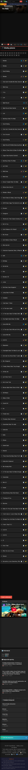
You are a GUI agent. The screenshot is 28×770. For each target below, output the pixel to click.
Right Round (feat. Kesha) (9, 108)
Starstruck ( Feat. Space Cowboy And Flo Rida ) (12, 218)
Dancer (5, 556)
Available (5, 298)
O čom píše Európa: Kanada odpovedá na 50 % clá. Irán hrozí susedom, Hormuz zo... (13, 767)
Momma (5, 503)
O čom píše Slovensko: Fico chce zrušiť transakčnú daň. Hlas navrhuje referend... (13, 761)
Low (4, 97)
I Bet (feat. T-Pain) (7, 303)
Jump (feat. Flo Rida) (8, 292)
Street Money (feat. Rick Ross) (11, 493)
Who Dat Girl (6, 245)
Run (4, 271)
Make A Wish (6, 398)
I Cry (4, 92)
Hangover (5, 213)
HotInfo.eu (11, 759)
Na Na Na (5, 266)
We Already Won (7, 466)
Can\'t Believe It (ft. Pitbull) (9, 229)
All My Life (5, 371)
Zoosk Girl (5, 403)
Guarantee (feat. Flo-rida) (9, 424)
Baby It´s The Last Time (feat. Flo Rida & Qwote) (12, 508)
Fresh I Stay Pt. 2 (7, 524)
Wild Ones (5, 87)
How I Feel (5, 545)
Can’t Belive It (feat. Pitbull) (10, 240)
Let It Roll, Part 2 (7, 377)
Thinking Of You (7, 498)
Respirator (5, 345)
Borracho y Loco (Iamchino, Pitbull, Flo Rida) (11, 561)
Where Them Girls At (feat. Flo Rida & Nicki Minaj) (12, 150)
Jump (4, 282)
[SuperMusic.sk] (5, 1)
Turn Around (6, 134)
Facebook (20, 754)
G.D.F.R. (5, 340)
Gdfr (4, 255)
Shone (4, 440)
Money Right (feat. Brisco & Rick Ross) (11, 387)
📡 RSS (13, 754)
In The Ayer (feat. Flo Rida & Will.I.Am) (11, 313)
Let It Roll (5, 166)
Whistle (5, 60)
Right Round (6, 103)
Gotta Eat (5, 429)
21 (3, 540)
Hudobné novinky (6, 752)
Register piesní (21, 751)
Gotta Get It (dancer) (8, 461)
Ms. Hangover (6, 361)
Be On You (5, 224)
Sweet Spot (6, 445)
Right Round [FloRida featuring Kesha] (12, 145)
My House (5, 234)
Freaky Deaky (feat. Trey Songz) (11, 366)
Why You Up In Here (8, 551)
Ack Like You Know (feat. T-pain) (11, 356)
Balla (4, 435)
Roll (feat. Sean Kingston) (9, 287)
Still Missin (5, 392)
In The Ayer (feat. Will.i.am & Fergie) (11, 329)
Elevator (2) (6, 276)
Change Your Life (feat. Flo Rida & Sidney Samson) (12, 519)
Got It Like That (7, 382)
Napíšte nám (15, 752)
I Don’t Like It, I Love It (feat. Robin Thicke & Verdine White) (11, 514)
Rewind (5, 450)
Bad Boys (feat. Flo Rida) (9, 118)
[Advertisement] (14, 28)
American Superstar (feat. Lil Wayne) (12, 250)
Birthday (5, 261)
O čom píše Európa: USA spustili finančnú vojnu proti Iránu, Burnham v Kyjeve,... (13, 764)
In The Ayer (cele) (7, 308)
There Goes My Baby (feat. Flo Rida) (11, 456)
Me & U (5, 482)
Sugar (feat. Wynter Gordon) (10, 155)
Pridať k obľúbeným (6, 597)
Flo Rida (5, 9)
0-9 (1, 53)
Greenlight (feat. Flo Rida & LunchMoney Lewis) (11, 350)
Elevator (5, 208)
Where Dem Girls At (8, 187)
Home (3, 751)
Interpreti (9, 751)
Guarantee (5, 477)
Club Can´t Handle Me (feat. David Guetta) (12, 129)
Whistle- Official (7, 192)
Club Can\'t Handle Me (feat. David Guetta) (12, 81)
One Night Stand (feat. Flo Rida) (11, 319)
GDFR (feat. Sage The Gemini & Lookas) (12, 203)
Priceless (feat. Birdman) (9, 419)
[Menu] (1, 1)
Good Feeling (6, 71)
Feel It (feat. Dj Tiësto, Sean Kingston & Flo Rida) (11, 197)
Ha (3, 408)
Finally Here (6, 413)
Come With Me (6, 324)
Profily (14, 751)
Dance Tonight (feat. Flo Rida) (10, 182)
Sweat (4, 487)
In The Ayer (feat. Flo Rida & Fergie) (12, 471)
